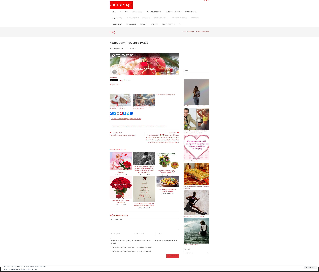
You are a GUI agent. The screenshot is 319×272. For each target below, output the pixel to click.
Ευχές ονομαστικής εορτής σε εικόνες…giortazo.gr (167, 171)
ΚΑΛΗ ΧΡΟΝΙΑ (156, 126)
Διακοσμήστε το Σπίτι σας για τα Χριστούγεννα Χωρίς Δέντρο (144, 204)
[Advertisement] (196, 56)
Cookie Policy (34, 269)
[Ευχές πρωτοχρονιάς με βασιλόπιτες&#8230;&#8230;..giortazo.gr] (120, 100)
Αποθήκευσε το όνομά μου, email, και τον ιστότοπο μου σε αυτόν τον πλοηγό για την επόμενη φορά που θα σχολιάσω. (143, 242)
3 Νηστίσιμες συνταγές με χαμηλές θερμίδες (167, 190)
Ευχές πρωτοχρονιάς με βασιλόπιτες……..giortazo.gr (117, 107)
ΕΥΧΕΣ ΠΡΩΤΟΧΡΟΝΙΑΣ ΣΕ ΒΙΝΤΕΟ (145, 126)
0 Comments (132, 48)
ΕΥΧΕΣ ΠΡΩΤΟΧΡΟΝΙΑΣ (132, 126)
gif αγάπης (120, 172)
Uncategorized (122, 126)
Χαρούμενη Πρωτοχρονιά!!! (202, 31)
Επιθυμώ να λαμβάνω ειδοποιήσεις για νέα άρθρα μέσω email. (131, 251)
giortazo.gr (115, 126)
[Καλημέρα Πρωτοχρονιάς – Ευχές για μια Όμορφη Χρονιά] (144, 100)
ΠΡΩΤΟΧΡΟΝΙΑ (163, 126)
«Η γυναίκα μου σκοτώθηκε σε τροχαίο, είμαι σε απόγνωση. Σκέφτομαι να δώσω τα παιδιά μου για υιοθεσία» (144, 169)
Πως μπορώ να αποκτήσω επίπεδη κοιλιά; (194, 216)
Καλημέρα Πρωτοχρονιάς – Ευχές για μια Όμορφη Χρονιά (143, 107)
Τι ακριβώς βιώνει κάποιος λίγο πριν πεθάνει (195, 106)
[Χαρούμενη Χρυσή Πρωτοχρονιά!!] (168, 94)
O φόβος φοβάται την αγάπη (191, 244)
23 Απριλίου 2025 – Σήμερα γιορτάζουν (121, 201)
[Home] (182, 31)
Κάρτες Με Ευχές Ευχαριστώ (191, 161)
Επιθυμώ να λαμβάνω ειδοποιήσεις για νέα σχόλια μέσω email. (131, 247)
